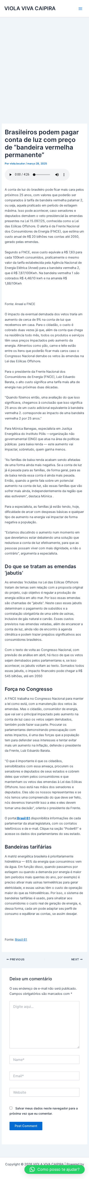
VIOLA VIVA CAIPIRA (30, 8)
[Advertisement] (44, 64)
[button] (54, 1169)
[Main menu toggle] (80, 8)
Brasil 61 (21, 940)
